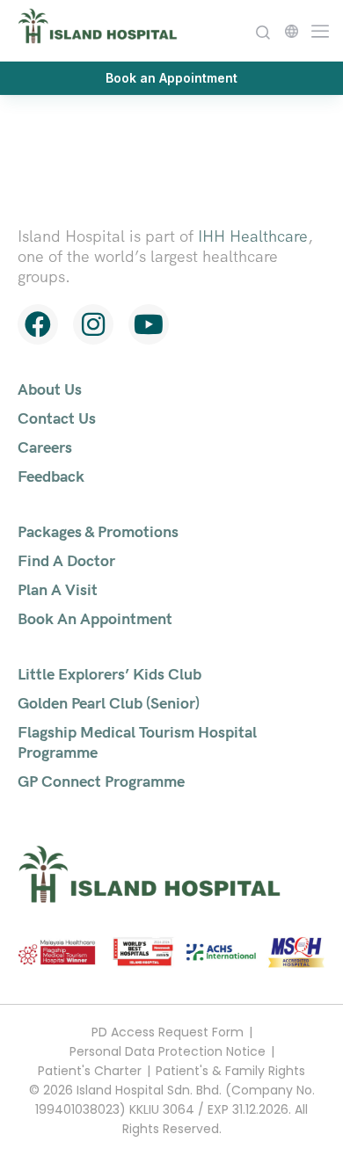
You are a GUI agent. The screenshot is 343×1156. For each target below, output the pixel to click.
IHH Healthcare (253, 236)
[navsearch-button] (262, 30)
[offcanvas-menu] (316, 29)
